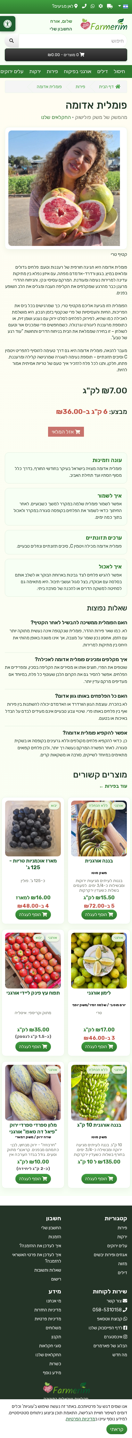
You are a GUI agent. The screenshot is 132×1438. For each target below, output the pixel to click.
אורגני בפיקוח (77, 71)
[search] (11, 41)
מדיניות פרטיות (48, 1319)
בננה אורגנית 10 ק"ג (99, 1125)
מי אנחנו (53, 1301)
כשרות (55, 1364)
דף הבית (106, 86)
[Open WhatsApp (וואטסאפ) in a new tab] (93, 6)
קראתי (116, 1429)
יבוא (54, 805)
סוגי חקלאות (50, 1346)
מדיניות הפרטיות (80, 1419)
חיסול (119, 71)
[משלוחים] (110, 6)
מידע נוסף (52, 1372)
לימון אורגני (99, 993)
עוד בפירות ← (113, 786)
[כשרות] (101, 6)
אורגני (118, 805)
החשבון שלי (61, 29)
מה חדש (119, 1355)
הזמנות (54, 1237)
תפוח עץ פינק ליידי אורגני (33, 993)
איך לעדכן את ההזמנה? (40, 1246)
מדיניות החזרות (47, 1310)
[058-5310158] (84, 6)
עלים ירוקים (117, 1246)
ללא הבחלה (98, 805)
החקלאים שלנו (56, 117)
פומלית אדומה (49, 86)
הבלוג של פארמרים (110, 1346)
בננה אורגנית (99, 861)
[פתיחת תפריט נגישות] (7, 23)
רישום (56, 1279)
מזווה (122, 1263)
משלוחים (53, 1328)
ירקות (35, 71)
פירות (52, 71)
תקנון (56, 1337)
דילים (102, 71)
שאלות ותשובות (47, 1270)
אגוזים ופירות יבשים (110, 1254)
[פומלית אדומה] (66, 188)
